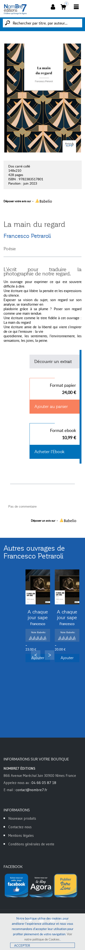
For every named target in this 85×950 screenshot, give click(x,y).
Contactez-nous (20, 827)
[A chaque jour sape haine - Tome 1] (38, 586)
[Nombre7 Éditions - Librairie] (15, 9)
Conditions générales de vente (31, 844)
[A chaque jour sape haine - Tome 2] (67, 586)
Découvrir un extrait (53, 361)
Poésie (10, 248)
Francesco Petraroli (27, 236)
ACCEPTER (22, 945)
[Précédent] (35, 655)
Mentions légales (21, 835)
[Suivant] (49, 655)
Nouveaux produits (22, 818)
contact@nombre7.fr (31, 790)
